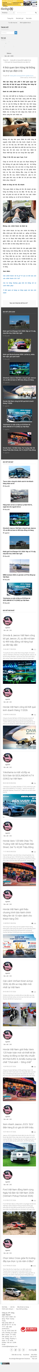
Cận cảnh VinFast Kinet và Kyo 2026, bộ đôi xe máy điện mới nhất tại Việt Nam (18, 984)
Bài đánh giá (19, 18)
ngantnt (7, 382)
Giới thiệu (4, 1307)
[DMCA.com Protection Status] (5, 1364)
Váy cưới (34, 1358)
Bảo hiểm (29, 18)
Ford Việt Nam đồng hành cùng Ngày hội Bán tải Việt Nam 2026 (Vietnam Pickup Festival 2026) (18, 1192)
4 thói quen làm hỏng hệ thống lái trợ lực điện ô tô (17, 62)
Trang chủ (10, 18)
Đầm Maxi (34, 1354)
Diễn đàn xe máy (16, 1354)
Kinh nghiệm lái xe (25, 22)
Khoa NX (7, 336)
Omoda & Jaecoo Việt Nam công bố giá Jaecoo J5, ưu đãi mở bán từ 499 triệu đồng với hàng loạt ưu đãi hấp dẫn (19, 380)
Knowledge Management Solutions (19, 1358)
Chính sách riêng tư (7, 1309)
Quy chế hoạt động (21, 1309)
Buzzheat (26, 1354)
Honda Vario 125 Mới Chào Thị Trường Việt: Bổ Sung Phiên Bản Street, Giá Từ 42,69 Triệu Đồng (18, 844)
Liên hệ (12, 1307)
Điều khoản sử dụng (23, 1307)
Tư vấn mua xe (12, 22)
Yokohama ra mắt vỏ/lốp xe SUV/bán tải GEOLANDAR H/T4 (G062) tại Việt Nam (18, 775)
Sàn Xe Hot (33, 1356)
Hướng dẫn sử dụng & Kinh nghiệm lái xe (20, 60)
